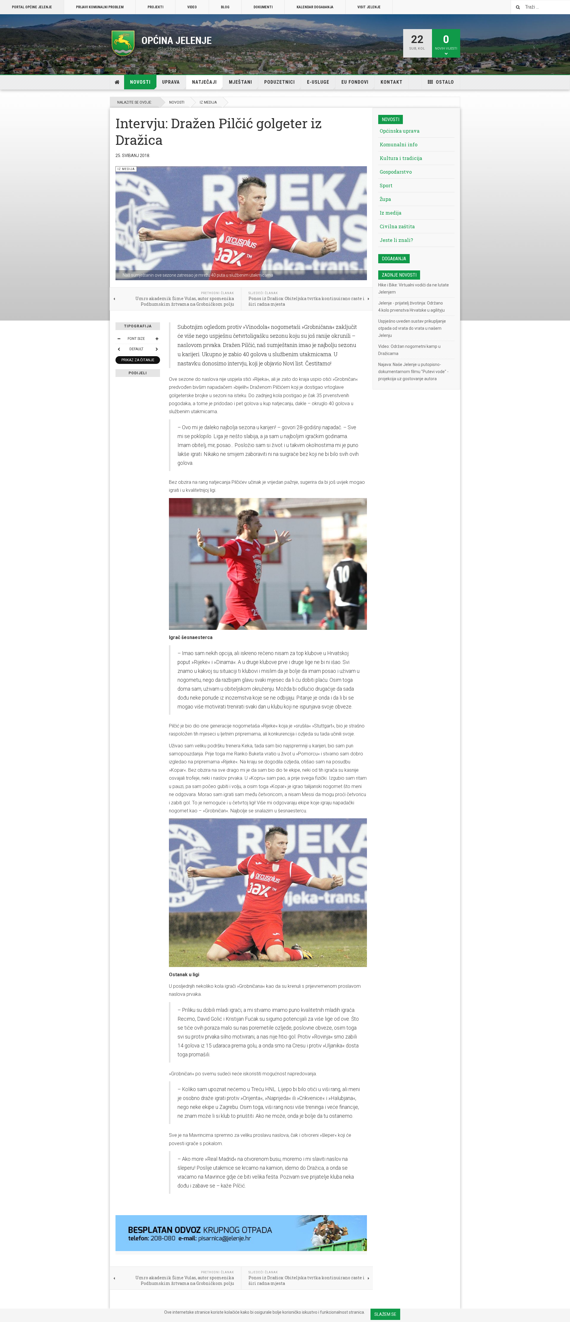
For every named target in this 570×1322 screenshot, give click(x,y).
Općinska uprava (399, 131)
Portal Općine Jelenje (32, 7)
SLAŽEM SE (385, 1314)
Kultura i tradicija (401, 158)
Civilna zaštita (397, 226)
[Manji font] (118, 338)
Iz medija (208, 102)
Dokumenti (263, 7)
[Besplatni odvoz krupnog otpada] (241, 1233)
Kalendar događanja (315, 7)
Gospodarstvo (396, 172)
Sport (386, 185)
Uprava (171, 82)
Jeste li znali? (396, 240)
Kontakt (392, 82)
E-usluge (318, 82)
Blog (225, 7)
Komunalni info (398, 144)
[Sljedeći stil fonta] (156, 349)
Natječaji (204, 82)
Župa (385, 199)
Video (192, 7)
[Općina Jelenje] (162, 43)
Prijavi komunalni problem (100, 7)
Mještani (240, 82)
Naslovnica (117, 82)
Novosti (140, 82)
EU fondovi (354, 82)
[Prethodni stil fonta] (118, 349)
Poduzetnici (279, 82)
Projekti (155, 7)
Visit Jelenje (369, 7)
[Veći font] (156, 338)
